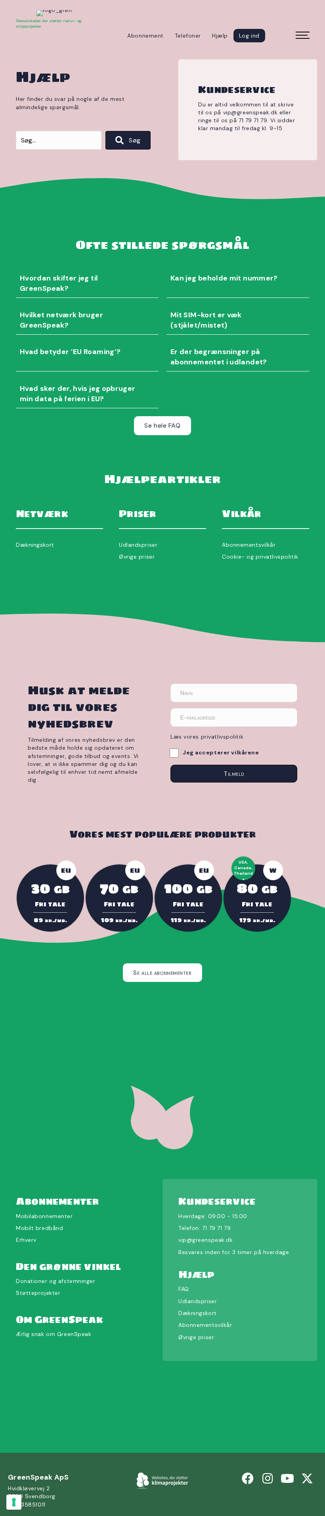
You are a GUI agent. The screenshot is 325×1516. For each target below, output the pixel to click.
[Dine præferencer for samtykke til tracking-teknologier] (13, 1502)
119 (188, 920)
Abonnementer (57, 1201)
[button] (128, 140)
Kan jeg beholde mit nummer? (224, 278)
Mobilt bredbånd (39, 1228)
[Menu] (301, 35)
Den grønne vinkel (68, 1266)
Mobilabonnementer (44, 1215)
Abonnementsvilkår (249, 544)
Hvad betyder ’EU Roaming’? (70, 351)
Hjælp (196, 1274)
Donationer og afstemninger (56, 1281)
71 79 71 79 (216, 1228)
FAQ (183, 1288)
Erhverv (26, 1239)
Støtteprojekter (38, 1292)
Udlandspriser (138, 544)
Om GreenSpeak (59, 1319)
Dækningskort (35, 544)
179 (257, 920)
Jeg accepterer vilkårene (221, 752)
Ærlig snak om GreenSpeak (53, 1334)
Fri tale (50, 903)
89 (50, 920)
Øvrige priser (137, 556)
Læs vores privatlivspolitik (206, 736)
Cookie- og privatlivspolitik (260, 556)
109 (119, 920)
